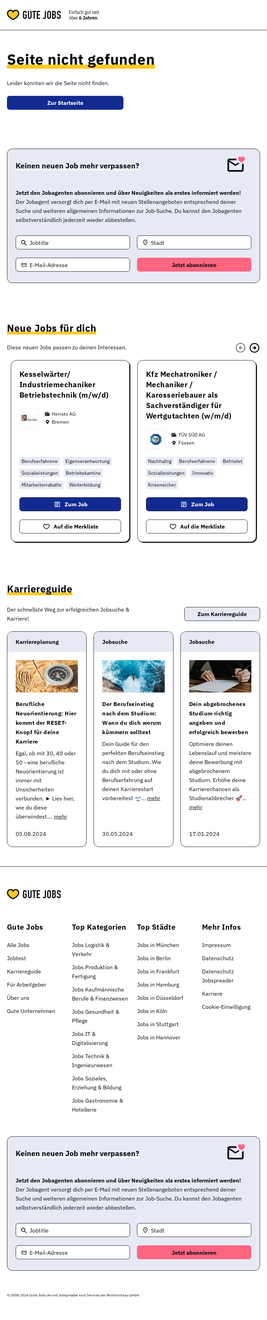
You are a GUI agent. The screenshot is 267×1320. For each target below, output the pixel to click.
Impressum (216, 944)
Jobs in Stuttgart (158, 1024)
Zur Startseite (65, 102)
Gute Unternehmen (31, 1010)
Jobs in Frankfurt (158, 971)
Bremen (60, 422)
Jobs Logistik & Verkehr (91, 949)
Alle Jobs (18, 944)
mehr (60, 816)
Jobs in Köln (152, 1010)
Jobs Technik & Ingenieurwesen (92, 1061)
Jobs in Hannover (158, 1037)
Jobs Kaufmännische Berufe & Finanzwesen (100, 994)
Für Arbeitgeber (26, 984)
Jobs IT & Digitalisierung (90, 1038)
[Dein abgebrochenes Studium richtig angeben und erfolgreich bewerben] (220, 676)
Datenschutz (218, 958)
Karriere (212, 993)
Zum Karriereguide (222, 614)
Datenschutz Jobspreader (218, 976)
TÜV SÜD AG (191, 435)
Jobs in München (158, 944)
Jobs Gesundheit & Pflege (95, 1016)
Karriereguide (24, 971)
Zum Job (76, 504)
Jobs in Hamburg (158, 984)
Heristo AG (64, 414)
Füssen (186, 443)
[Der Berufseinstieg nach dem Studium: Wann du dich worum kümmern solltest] (133, 676)
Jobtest (16, 958)
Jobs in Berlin (154, 958)
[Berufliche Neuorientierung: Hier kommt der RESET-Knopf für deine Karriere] (46, 676)
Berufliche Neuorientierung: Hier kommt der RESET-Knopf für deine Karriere (46, 722)
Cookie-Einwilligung (226, 1006)
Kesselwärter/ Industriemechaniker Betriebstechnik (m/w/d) (64, 384)
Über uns (18, 997)
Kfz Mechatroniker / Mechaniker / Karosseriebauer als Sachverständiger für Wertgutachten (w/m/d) (189, 395)
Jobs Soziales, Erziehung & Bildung (96, 1083)
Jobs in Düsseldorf (160, 997)
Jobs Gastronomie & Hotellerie (97, 1105)
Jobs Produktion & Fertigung (95, 972)
